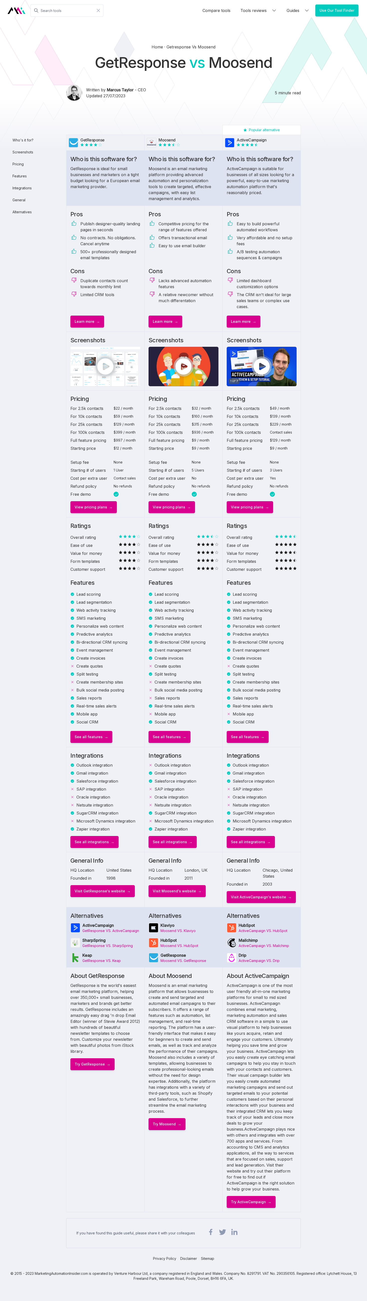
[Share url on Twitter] (222, 1232)
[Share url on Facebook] (211, 1232)
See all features (89, 737)
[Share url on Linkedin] (234, 1232)
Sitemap (207, 1258)
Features (19, 176)
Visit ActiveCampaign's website (258, 897)
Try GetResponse (90, 1064)
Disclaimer (188, 1258)
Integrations (22, 188)
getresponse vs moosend (191, 46)
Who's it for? (22, 140)
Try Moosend (164, 1124)
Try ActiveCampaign (248, 1202)
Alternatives (22, 212)
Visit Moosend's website (174, 891)
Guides (293, 10)
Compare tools (216, 10)
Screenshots (22, 152)
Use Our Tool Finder (337, 10)
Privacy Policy (164, 1258)
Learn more (84, 321)
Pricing (18, 164)
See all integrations (92, 842)
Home (158, 46)
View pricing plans (91, 507)
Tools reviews (253, 10)
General (18, 200)
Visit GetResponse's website (100, 891)
